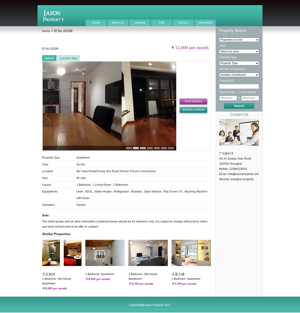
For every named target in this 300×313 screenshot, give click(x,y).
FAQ (161, 22)
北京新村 (48, 274)
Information (205, 22)
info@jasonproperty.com (243, 174)
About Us (118, 22)
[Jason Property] (53, 20)
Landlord (140, 22)
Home (96, 22)
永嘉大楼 (178, 274)
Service (183, 22)
